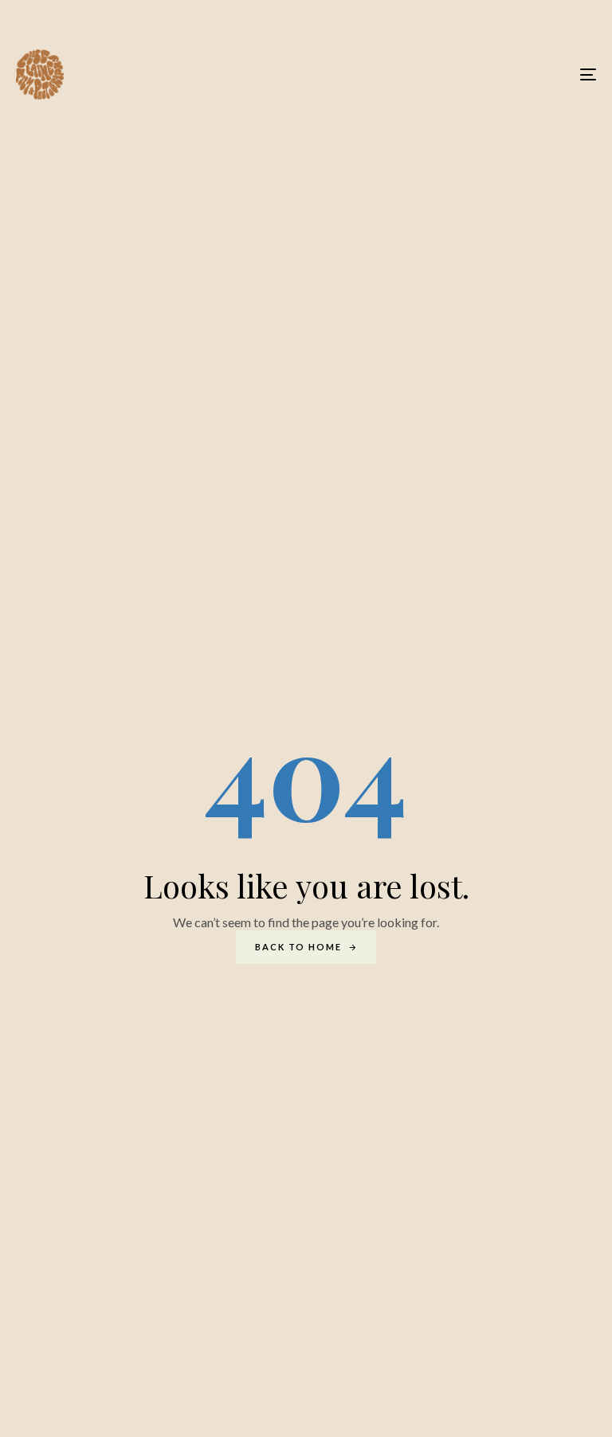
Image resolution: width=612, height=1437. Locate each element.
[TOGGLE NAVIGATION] (499, 74)
